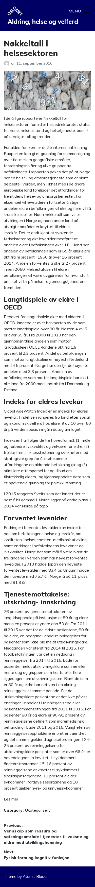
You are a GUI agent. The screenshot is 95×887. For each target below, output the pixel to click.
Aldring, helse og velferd (43, 21)
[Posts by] (7, 63)
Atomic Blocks (35, 876)
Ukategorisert (37, 810)
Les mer (11, 798)
